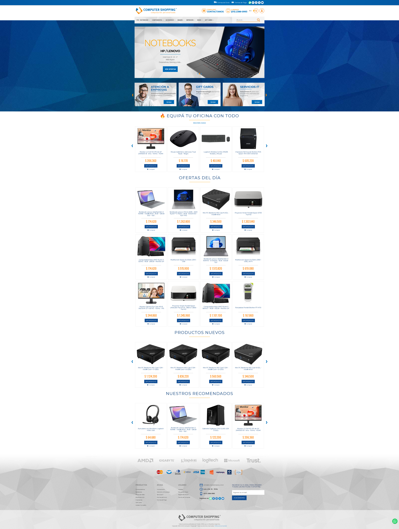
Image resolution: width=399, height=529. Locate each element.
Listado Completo (141, 505)
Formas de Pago (241, 3)
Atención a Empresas (163, 492)
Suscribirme (239, 498)
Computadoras (140, 489)
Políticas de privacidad (221, 526)
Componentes (157, 20)
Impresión (190, 20)
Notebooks (139, 492)
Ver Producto (150, 166)
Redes (199, 20)
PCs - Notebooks (143, 20)
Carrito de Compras (184, 497)
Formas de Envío (223, 3)
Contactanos (215, 11)
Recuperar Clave (183, 492)
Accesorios (170, 20)
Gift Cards (209, 20)
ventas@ (213, 485)
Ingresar (180, 489)
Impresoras (139, 500)
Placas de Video (140, 494)
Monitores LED (140, 497)
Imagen (180, 20)
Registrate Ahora (183, 494)
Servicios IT (160, 494)
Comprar (152, 169)
